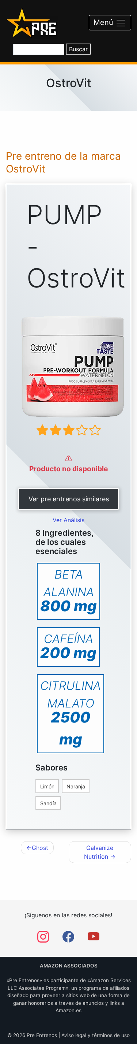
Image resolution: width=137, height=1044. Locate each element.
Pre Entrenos (42, 1035)
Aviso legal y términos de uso (95, 1035)
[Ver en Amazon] (68, 366)
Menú (104, 22)
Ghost (40, 847)
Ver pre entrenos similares (68, 499)
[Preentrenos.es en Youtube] (94, 939)
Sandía (48, 803)
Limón (47, 786)
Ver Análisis (68, 520)
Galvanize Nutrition (98, 852)
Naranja (75, 786)
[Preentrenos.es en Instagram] (43, 939)
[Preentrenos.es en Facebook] (68, 939)
